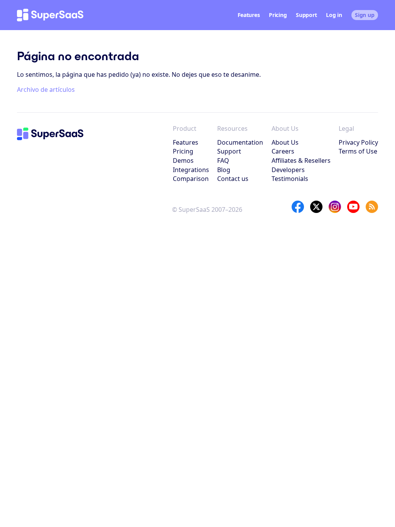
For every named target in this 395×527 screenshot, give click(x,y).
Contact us (232, 178)
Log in (334, 15)
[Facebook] (298, 207)
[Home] (50, 15)
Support (306, 15)
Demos (183, 160)
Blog (223, 169)
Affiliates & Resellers (301, 160)
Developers (288, 169)
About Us (285, 142)
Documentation (240, 142)
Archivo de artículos (46, 89)
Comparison (191, 178)
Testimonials (290, 178)
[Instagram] (335, 207)
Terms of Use (358, 151)
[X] (316, 207)
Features (249, 15)
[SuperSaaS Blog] (372, 207)
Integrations (191, 169)
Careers (283, 151)
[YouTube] (353, 207)
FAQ (223, 160)
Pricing (278, 15)
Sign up (364, 15)
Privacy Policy (358, 142)
